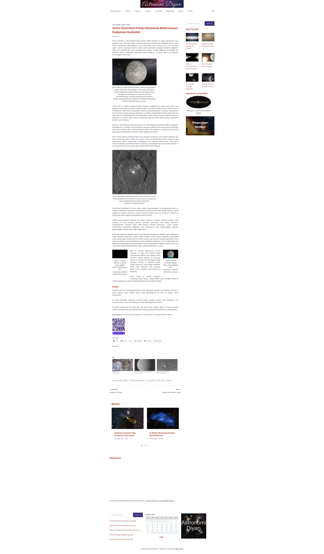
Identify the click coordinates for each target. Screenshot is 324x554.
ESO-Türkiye (116, 314)
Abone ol (209, 23)
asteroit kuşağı (117, 380)
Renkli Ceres (115, 371)
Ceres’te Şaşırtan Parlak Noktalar (144, 371)
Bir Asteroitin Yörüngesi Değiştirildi (190, 86)
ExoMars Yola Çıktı (116, 391)
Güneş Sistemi (126, 24)
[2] (131, 236)
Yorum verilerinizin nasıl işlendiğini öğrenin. (160, 501)
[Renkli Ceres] (122, 365)
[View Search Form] (212, 11)
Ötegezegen (170, 11)
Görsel (128, 11)
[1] (134, 115)
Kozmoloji (158, 11)
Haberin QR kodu (118, 333)
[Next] (176, 426)
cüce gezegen (150, 380)
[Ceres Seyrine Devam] (167, 365)
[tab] (141, 445)
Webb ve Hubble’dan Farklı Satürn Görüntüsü (191, 66)
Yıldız (126, 438)
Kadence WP (178, 549)
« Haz (161, 537)
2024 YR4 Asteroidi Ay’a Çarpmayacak (208, 85)
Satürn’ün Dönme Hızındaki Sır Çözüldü (191, 46)
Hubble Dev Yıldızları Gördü (171, 391)
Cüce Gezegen (116, 24)
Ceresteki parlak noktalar (137, 380)
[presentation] (128, 418)
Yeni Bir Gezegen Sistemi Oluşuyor (207, 65)
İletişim (190, 11)
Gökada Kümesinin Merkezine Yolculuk (208, 45)
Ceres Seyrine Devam (163, 371)
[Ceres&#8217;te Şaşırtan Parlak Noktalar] (145, 365)
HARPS (168, 380)
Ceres (126, 380)
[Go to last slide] (114, 426)
